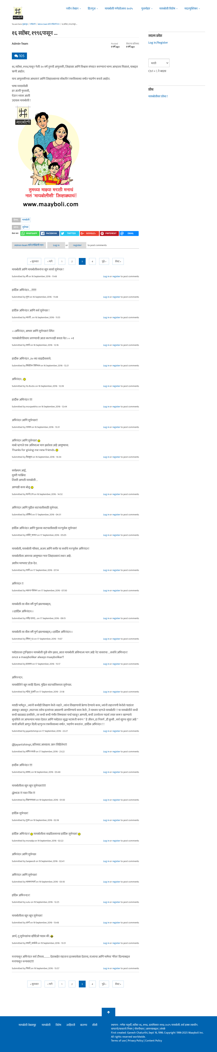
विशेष (58, 1025)
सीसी (94, 1025)
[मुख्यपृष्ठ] (18, 12)
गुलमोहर (145, 8)
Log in (56, 245)
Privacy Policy (136, 1040)
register (77, 245)
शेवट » (118, 261)
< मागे (49, 261)
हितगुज (91, 8)
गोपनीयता (139, 1029)
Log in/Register (158, 42)
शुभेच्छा (25, 227)
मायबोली (25, 220)
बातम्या (83, 1025)
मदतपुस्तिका (191, 8)
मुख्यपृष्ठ (25, 24)
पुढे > (104, 261)
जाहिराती (70, 1025)
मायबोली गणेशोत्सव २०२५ (119, 8)
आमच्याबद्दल (152, 1029)
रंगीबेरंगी (33, 24)
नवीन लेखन (72, 8)
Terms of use (118, 1040)
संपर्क (162, 1029)
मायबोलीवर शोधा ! (158, 96)
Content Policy (153, 1040)
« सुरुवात (34, 261)
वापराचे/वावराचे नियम (121, 1029)
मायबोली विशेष (167, 8)
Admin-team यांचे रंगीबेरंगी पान (49, 24)
